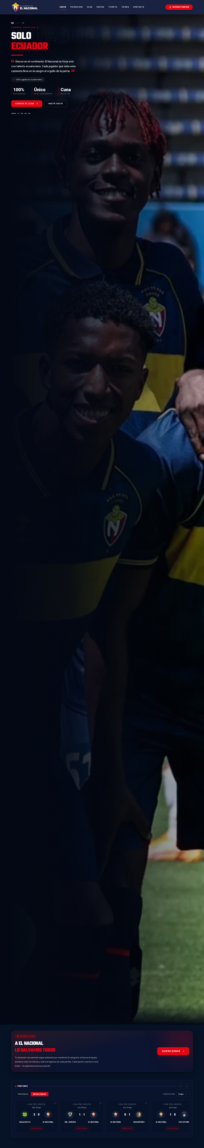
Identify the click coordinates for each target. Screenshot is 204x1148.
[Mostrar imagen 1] (12, 113)
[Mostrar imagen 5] (29, 113)
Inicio (63, 7)
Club (89, 7)
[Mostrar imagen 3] (22, 113)
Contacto (138, 7)
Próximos (23, 1094)
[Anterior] (180, 1086)
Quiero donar (171, 1051)
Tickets (113, 7)
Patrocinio (76, 7)
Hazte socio (55, 104)
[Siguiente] (186, 1086)
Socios (100, 7)
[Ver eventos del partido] (55, 1103)
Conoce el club (24, 104)
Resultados (39, 1094)
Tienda (125, 7)
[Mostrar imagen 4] (25, 113)
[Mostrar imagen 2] (17, 113)
